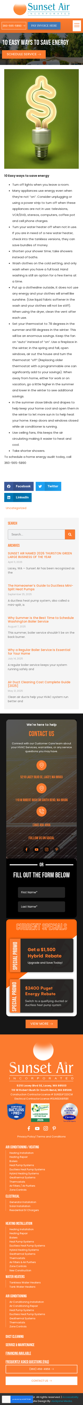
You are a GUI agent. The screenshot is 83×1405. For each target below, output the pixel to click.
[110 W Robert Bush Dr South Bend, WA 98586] (41, 788)
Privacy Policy (26, 1136)
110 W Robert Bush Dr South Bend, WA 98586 (41, 800)
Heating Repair (18, 1157)
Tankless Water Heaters (25, 1282)
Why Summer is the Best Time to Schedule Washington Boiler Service (41, 620)
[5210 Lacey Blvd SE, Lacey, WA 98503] (41, 765)
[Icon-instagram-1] (46, 849)
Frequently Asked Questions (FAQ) (27, 1362)
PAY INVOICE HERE (44, 25)
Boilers (13, 1161)
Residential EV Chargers (24, 1210)
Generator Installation (22, 1202)
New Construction (20, 1270)
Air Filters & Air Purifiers (22, 1262)
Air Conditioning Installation (26, 1302)
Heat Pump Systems (21, 1165)
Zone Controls (18, 1189)
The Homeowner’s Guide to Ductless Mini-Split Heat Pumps (40, 587)
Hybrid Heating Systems (24, 1173)
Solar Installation (19, 1206)
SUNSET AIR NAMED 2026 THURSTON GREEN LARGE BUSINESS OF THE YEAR (40, 555)
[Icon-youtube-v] (36, 849)
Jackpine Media (61, 1401)
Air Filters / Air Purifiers (22, 1185)
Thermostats (17, 1181)
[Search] (70, 534)
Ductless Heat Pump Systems (27, 1169)
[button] (77, 25)
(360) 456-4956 (41, 825)
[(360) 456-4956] (41, 811)
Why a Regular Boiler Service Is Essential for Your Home (39, 652)
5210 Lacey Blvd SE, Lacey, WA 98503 (41, 777)
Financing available (18, 1353)
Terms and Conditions (51, 1136)
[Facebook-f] (26, 849)
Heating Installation (21, 1153)
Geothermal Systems (22, 1177)
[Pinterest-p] (56, 849)
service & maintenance (20, 1345)
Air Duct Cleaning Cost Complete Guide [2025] (39, 684)
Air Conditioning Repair (23, 1306)
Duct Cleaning (15, 1336)
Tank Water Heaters (22, 1287)
